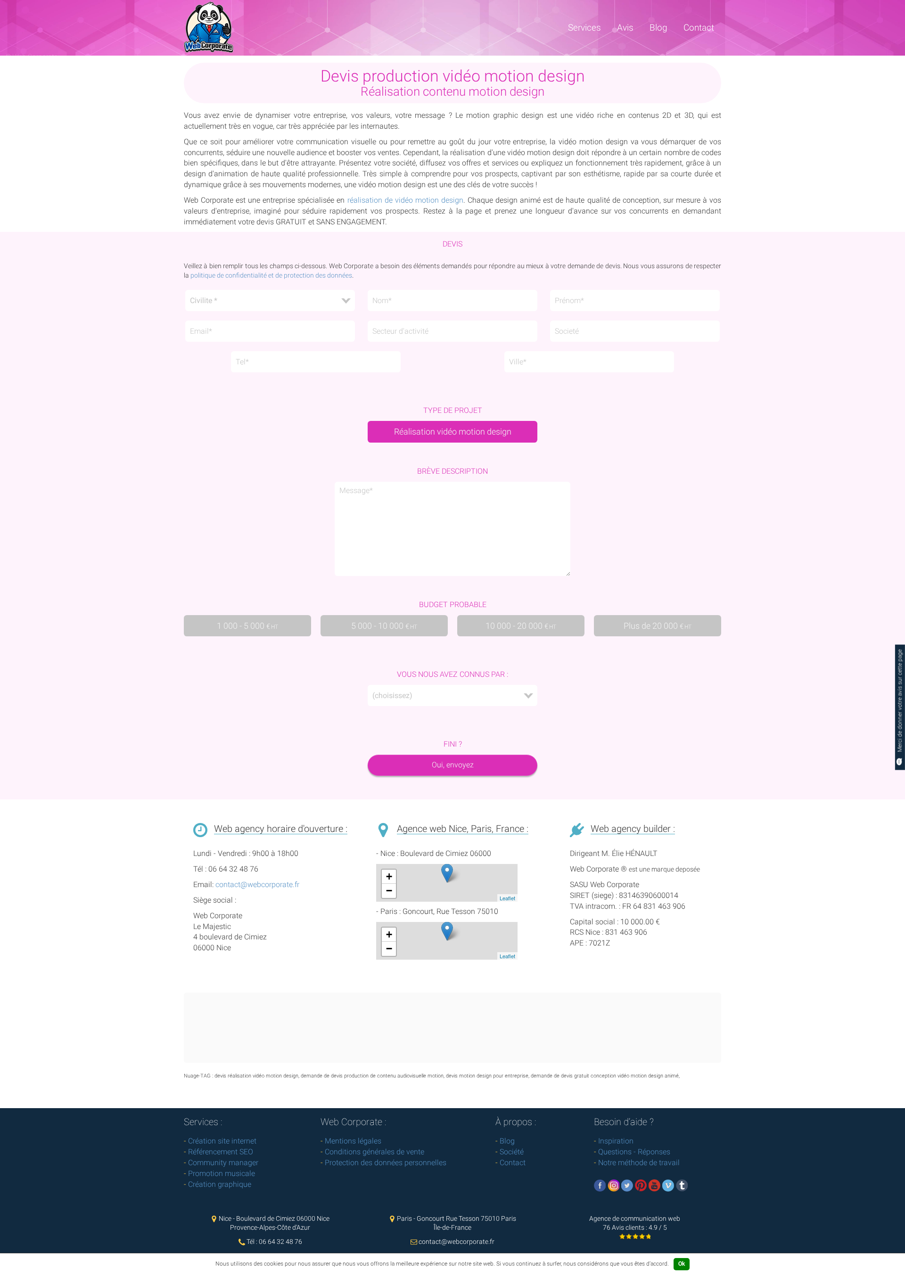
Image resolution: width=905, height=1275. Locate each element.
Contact (698, 27)
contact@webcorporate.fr (257, 884)
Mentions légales (353, 1140)
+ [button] (389, 876)
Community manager (223, 1162)
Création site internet (222, 1140)
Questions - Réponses (634, 1151)
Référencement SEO (220, 1151)
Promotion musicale (221, 1173)
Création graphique (219, 1184)
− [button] (389, 891)
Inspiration (616, 1140)
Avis (625, 27)
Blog (658, 27)
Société (512, 1151)
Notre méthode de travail (639, 1162)
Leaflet (507, 898)
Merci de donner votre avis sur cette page (900, 702)
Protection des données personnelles (385, 1162)
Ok (681, 1263)
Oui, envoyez (453, 764)
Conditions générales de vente (374, 1151)
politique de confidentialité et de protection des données (271, 275)
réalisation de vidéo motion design (405, 200)
